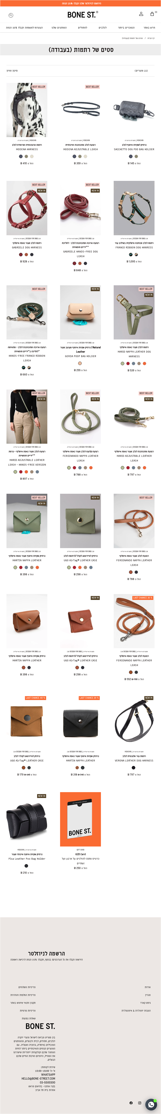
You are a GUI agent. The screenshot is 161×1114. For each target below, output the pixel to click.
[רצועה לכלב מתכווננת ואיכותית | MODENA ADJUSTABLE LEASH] (80, 110)
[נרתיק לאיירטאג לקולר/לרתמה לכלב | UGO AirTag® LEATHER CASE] (80, 521)
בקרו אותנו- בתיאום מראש (41, 1086)
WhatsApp (48, 1075)
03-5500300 (47, 1082)
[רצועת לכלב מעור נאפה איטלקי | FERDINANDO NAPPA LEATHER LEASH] (134, 521)
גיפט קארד (145, 1003)
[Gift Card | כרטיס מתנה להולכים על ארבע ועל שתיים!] (80, 819)
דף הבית (151, 38)
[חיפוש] (10, 14)
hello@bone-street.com (38, 1079)
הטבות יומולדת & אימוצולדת (136, 1011)
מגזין (148, 995)
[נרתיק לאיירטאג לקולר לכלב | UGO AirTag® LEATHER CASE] (26, 721)
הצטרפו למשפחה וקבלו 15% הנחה (24, 28)
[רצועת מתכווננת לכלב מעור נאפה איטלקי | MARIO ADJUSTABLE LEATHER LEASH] (134, 417)
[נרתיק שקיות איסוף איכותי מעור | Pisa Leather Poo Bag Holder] (26, 819)
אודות (148, 987)
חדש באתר (149, 28)
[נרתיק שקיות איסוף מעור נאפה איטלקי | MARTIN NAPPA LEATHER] (26, 521)
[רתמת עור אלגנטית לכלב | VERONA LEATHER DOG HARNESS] (134, 721)
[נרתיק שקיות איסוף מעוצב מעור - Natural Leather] (80, 312)
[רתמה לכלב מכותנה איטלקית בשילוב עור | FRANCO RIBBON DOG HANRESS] (134, 208)
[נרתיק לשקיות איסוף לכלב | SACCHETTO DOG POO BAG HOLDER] (134, 110)
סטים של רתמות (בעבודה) (81, 49)
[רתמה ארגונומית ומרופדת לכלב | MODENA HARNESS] (26, 110)
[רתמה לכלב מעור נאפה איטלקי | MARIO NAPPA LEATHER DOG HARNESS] (134, 312)
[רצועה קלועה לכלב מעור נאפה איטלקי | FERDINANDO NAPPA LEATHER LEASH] (80, 417)
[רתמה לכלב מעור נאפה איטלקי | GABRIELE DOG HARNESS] (26, 208)
